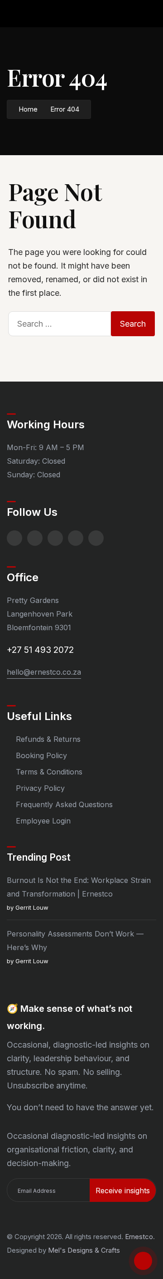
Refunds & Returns (48, 739)
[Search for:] (59, 323)
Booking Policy (41, 755)
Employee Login (43, 820)
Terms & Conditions (49, 771)
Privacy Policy (40, 788)
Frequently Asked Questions (64, 804)
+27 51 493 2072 (40, 650)
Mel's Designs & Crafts (84, 1250)
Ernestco (139, 1236)
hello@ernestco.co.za (44, 671)
